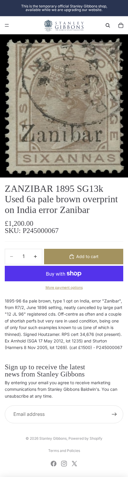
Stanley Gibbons (53, 438)
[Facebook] (53, 463)
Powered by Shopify (85, 438)
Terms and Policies (64, 450)
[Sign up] (114, 414)
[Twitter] (74, 463)
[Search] (107, 25)
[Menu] (7, 25)
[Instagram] (64, 463)
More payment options (64, 287)
